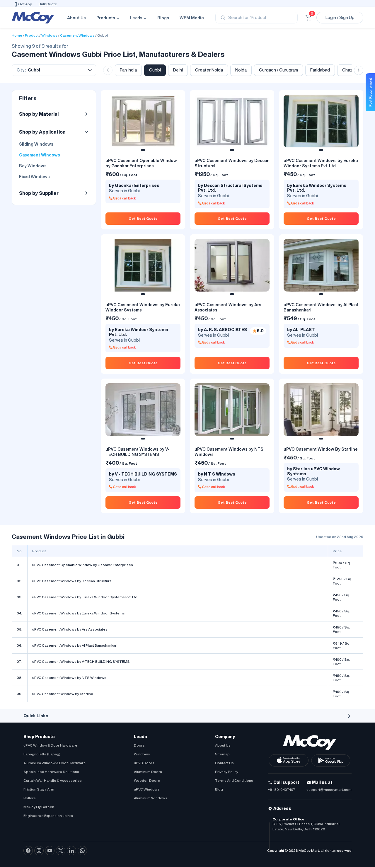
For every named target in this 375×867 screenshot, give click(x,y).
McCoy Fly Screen (38, 807)
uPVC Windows (147, 789)
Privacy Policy (226, 772)
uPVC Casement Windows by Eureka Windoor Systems (78, 613)
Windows (49, 35)
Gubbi (102, 35)
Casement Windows (77, 35)
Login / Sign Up (339, 18)
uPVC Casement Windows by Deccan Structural (72, 581)
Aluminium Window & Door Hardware (54, 763)
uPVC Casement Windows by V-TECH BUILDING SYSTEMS (81, 661)
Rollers (29, 798)
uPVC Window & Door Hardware (50, 745)
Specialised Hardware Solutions (51, 772)
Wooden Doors (147, 780)
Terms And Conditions (234, 780)
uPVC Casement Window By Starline (62, 694)
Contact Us (224, 763)
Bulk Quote (48, 4)
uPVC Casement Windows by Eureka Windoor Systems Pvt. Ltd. (85, 597)
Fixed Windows (34, 177)
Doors (139, 745)
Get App (25, 4)
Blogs (163, 18)
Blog (219, 789)
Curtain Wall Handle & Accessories (52, 780)
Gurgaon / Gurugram (278, 70)
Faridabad (320, 70)
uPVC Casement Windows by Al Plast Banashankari (74, 645)
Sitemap (222, 754)
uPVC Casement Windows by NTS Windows (69, 677)
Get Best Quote (143, 218)
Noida (241, 70)
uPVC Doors (144, 763)
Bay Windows (33, 166)
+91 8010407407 (281, 789)
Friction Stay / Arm (38, 789)
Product (32, 35)
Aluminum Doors (148, 772)
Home (17, 35)
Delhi (178, 70)
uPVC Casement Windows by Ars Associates (70, 629)
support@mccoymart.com (329, 789)
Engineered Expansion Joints (48, 815)
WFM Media (192, 18)
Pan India (128, 70)
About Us (76, 18)
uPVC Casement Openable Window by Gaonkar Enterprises (82, 565)
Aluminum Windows (150, 798)
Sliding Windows (36, 144)
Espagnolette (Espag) (41, 754)
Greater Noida (209, 70)
